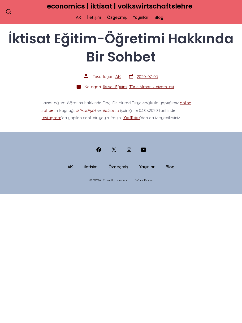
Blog (159, 17)
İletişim (94, 17)
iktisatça (111, 110)
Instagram (51, 117)
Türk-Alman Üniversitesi (151, 86)
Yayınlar (140, 17)
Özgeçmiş (117, 17)
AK (78, 17)
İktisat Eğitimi (115, 86)
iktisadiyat (86, 110)
